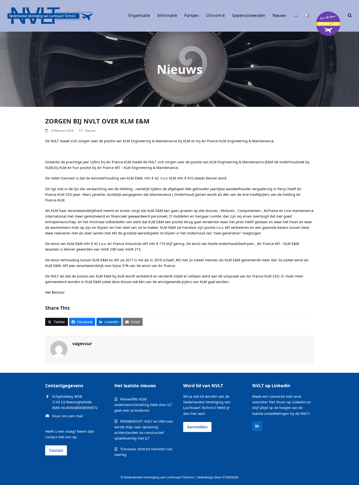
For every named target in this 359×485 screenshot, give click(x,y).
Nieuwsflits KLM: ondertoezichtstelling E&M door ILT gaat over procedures (143, 405)
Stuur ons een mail (67, 416)
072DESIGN (230, 477)
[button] (349, 16)
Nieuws (90, 130)
